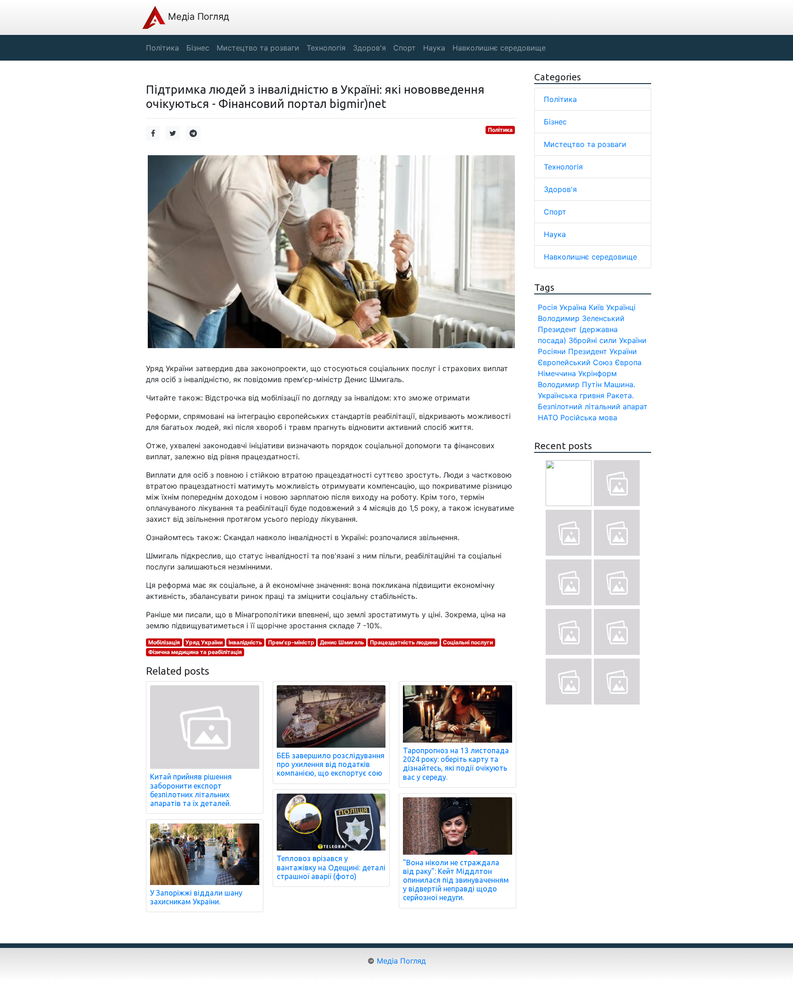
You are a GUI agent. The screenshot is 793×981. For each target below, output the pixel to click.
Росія (547, 307)
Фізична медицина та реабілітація (195, 651)
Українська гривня (571, 395)
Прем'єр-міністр (291, 642)
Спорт (555, 211)
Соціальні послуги (468, 642)
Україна (572, 307)
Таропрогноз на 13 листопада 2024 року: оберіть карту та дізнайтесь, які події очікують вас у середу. (456, 763)
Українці (621, 307)
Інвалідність (245, 642)
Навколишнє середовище (590, 256)
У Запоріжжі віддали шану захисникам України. (196, 897)
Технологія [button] (326, 47)
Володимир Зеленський (581, 318)
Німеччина (557, 373)
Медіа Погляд (197, 16)
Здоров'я (560, 189)
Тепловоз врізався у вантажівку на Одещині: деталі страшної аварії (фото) (331, 867)
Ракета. (620, 395)
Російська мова (588, 417)
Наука (555, 234)
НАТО (548, 417)
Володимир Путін (570, 384)
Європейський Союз (575, 362)
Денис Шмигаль (342, 642)
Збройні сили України (608, 340)
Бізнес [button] (197, 47)
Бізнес (555, 121)
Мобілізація (164, 642)
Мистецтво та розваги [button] (258, 47)
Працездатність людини (403, 642)
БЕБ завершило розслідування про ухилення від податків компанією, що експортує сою (331, 764)
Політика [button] (162, 47)
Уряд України (204, 642)
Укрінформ (597, 373)
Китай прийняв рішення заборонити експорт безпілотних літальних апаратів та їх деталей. (191, 789)
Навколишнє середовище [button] (499, 47)
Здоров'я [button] (369, 47)
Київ (596, 307)
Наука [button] (434, 47)
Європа (628, 362)
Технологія (563, 166)
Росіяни (552, 351)
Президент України (602, 351)
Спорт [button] (404, 47)
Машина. (619, 384)
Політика (500, 129)
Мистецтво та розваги (585, 144)
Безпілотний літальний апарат (593, 406)
